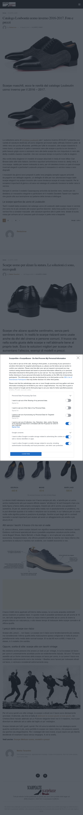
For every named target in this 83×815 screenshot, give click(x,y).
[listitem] (41, 396)
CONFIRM (26, 454)
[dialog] (41, 407)
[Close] (79, 358)
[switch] (68, 400)
